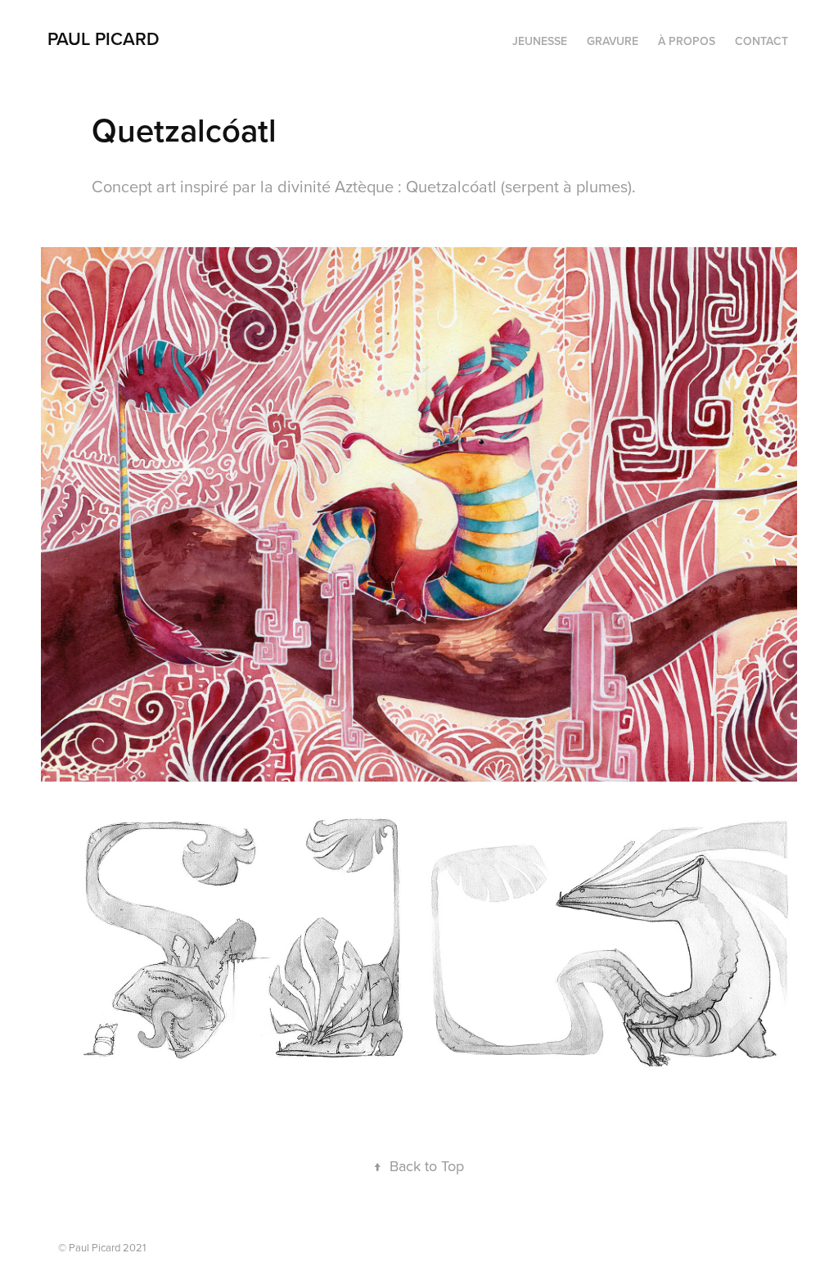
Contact (761, 41)
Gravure (612, 41)
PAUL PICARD (103, 38)
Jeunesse (539, 41)
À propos (686, 41)
